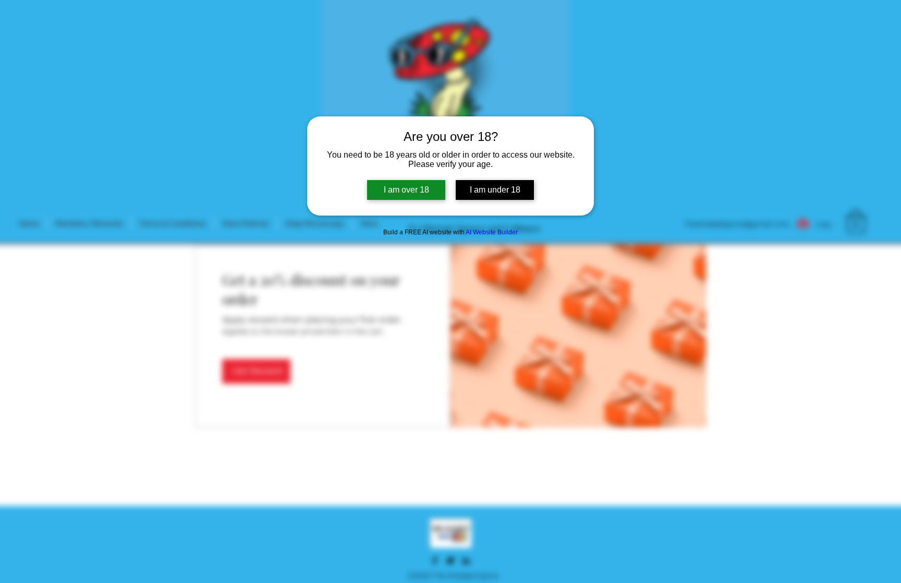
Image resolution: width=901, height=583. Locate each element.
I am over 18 (406, 189)
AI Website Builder (492, 232)
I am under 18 (495, 189)
